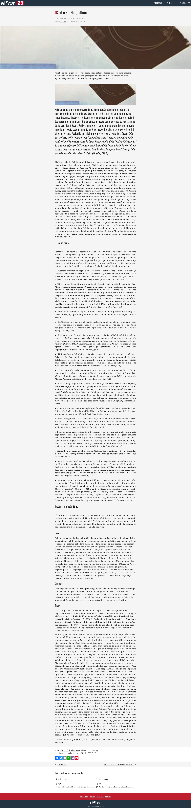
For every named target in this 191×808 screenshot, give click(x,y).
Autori (176, 3)
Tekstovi (158, 3)
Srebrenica (62, 764)
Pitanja (183, 3)
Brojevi (165, 3)
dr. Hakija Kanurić (74, 18)
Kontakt (100, 796)
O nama (92, 796)
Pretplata (84, 796)
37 (97, 750)
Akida (63, 22)
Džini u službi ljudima (69, 750)
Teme (171, 3)
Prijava (108, 796)
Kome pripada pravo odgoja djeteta (119, 764)
